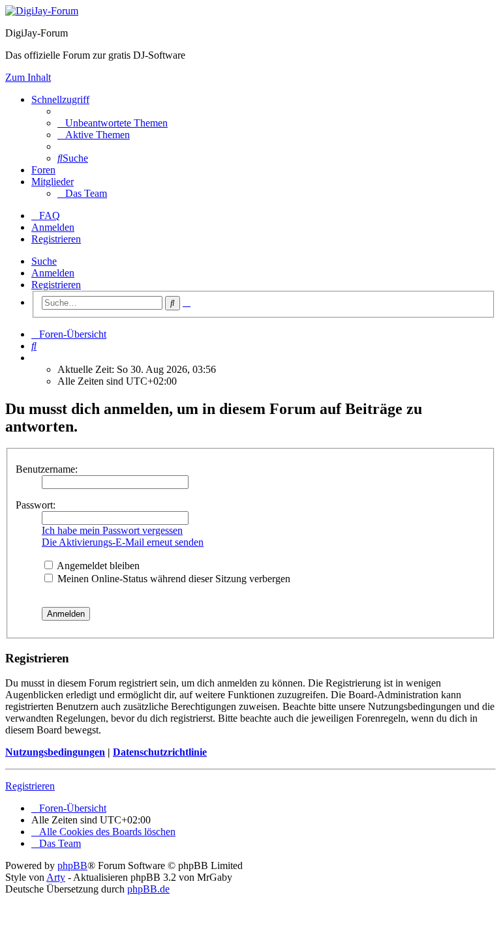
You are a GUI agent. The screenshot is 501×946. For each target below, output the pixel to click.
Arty (55, 877)
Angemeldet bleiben (97, 565)
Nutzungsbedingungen (55, 752)
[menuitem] (112, 122)
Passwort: (35, 504)
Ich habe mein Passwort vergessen (112, 530)
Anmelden (52, 272)
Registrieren (56, 284)
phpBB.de (148, 888)
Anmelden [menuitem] (52, 227)
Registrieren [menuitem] (56, 238)
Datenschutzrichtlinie (160, 752)
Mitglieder (52, 181)
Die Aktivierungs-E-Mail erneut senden (123, 542)
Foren (43, 169)
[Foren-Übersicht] (41, 10)
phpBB (72, 865)
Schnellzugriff (60, 99)
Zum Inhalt (28, 77)
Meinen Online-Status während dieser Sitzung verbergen (172, 578)
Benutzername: (47, 469)
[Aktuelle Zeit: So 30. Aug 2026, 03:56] (35, 357)
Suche (44, 261)
